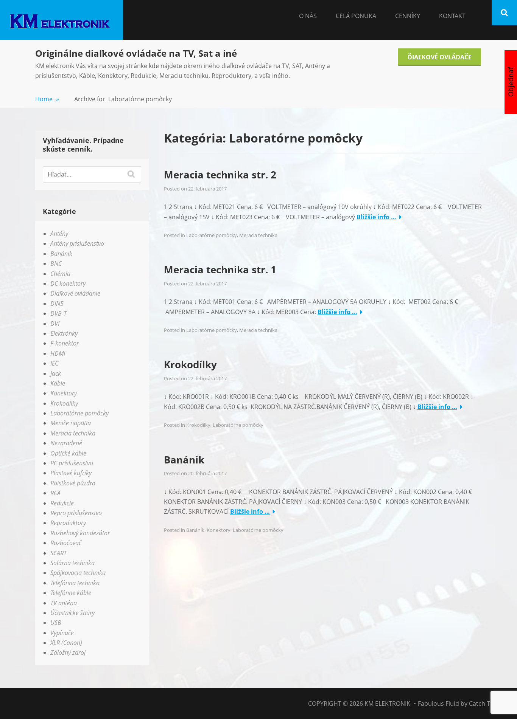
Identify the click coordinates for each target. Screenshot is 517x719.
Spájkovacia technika (78, 573)
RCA (55, 493)
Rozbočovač (65, 543)
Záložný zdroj (68, 652)
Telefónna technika (75, 583)
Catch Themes (489, 703)
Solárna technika (72, 563)
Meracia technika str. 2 (220, 174)
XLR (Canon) (66, 642)
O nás (308, 16)
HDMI (57, 353)
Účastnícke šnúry (72, 613)
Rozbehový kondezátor (80, 533)
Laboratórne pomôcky (211, 235)
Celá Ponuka (356, 16)
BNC (56, 263)
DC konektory (68, 283)
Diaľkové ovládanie (75, 293)
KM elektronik (387, 703)
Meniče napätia (70, 423)
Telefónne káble (70, 593)
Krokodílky (190, 364)
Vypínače (62, 633)
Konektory (218, 530)
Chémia (60, 274)
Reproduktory (68, 523)
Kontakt (452, 16)
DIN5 (57, 303)
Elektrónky (64, 333)
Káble (57, 383)
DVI (54, 323)
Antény (59, 233)
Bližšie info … (376, 217)
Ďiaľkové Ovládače (440, 57)
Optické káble (68, 453)
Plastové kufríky (71, 473)
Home (47, 99)
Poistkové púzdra (72, 483)
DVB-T (58, 313)
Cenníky (407, 16)
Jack (55, 373)
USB (55, 622)
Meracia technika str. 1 (220, 269)
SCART (58, 553)
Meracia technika (258, 235)
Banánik (184, 459)
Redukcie (62, 503)
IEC (54, 363)
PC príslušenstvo (71, 463)
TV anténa (63, 603)
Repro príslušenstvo (76, 513)
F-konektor (64, 343)
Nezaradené (66, 443)
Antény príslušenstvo (77, 243)
